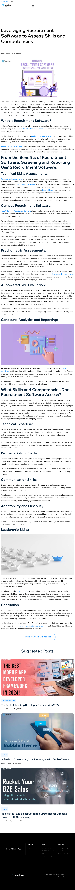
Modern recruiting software (11, 146)
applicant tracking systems (41, 136)
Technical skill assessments (11, 179)
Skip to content (5, 1)
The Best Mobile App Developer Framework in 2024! (30, 705)
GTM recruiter (23, 591)
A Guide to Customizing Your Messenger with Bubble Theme (35, 759)
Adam (3, 709)
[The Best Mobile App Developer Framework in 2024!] (37, 677)
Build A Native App (13, 849)
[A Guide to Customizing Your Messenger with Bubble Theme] (37, 731)
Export (4, 754)
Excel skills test (48, 190)
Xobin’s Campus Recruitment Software (16, 211)
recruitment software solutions (31, 129)
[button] (32, 6)
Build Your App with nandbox (38, 637)
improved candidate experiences (31, 626)
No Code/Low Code (8, 700)
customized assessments (25, 184)
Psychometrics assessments (63, 274)
